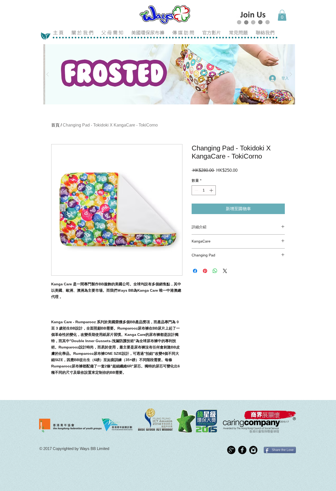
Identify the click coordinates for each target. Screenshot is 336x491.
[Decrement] (195, 190)
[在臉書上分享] (195, 271)
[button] (282, 15)
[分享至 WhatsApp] (215, 271)
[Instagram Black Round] (253, 450)
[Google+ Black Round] (231, 450)
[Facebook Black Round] (242, 450)
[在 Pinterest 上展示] (205, 271)
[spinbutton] (203, 190)
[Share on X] (225, 271)
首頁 (55, 125)
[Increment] (211, 190)
